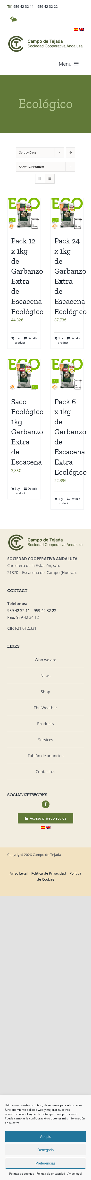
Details (32, 338)
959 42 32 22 (47, 6)
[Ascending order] (70, 152)
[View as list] (49, 178)
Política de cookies (21, 1174)
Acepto (45, 1136)
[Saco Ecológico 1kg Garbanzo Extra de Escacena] (24, 375)
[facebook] (46, 804)
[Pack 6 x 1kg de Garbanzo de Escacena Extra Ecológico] (67, 375)
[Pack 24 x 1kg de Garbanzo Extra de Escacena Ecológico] (67, 214)
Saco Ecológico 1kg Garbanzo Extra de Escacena (27, 432)
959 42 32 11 (23, 6)
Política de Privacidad (48, 873)
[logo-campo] (45, 36)
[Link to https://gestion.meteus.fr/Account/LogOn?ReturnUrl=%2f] (13, 19)
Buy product (19, 340)
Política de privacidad (50, 1174)
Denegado (45, 1150)
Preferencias (45, 1163)
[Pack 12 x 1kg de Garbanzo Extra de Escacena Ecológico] (24, 214)
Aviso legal (74, 1174)
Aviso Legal (19, 873)
